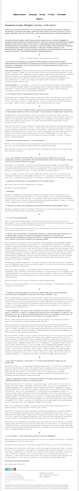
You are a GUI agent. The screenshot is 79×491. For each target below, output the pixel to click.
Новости (40, 19)
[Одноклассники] (12, 469)
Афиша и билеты (19, 14)
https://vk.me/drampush (18, 478)
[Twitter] (9, 469)
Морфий (63, 40)
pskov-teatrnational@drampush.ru (14, 476)
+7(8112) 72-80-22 (16, 475)
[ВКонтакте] (6, 469)
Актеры (42, 14)
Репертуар (33, 14)
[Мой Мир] (15, 469)
